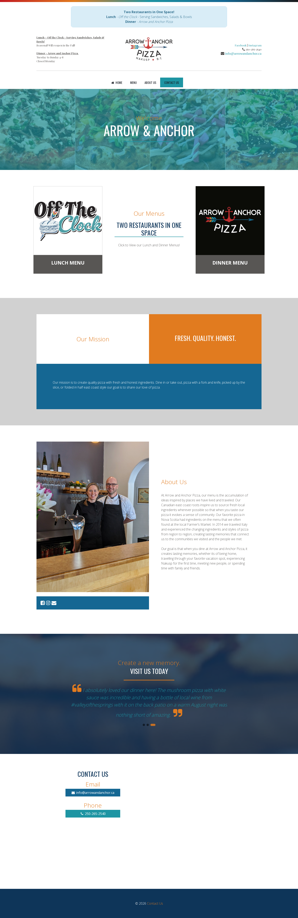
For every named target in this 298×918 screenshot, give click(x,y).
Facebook (241, 45)
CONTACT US (171, 82)
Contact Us (155, 892)
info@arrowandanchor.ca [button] (94, 781)
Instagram (255, 45)
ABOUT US (150, 82)
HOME (118, 82)
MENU (133, 82)
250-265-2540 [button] (95, 802)
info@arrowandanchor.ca (243, 53)
